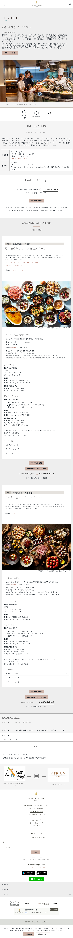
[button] (36, 754)
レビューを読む (54, 909)
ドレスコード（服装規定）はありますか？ (17, 754)
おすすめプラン (36, 117)
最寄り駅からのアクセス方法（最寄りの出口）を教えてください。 (25, 758)
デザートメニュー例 (12, 453)
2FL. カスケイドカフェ (18, 270)
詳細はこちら (42, 934)
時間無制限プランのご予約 (36, 468)
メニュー (4, 5)
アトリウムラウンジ (58, 784)
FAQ (48, 117)
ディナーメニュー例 (12, 449)
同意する (29, 934)
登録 (35, 852)
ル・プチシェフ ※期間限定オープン (14, 784)
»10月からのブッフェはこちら (14, 265)
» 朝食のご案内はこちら (19, 158)
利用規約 (40, 859)
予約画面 (13, 347)
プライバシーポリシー (32, 859)
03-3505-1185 (50, 189)
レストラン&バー (18, 104)
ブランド (5, 894)
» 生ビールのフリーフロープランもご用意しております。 (22, 262)
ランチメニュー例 (12, 445)
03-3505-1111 (30, 805)
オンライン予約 (9, 53)
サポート (5, 889)
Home (7, 104)
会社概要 (5, 884)
